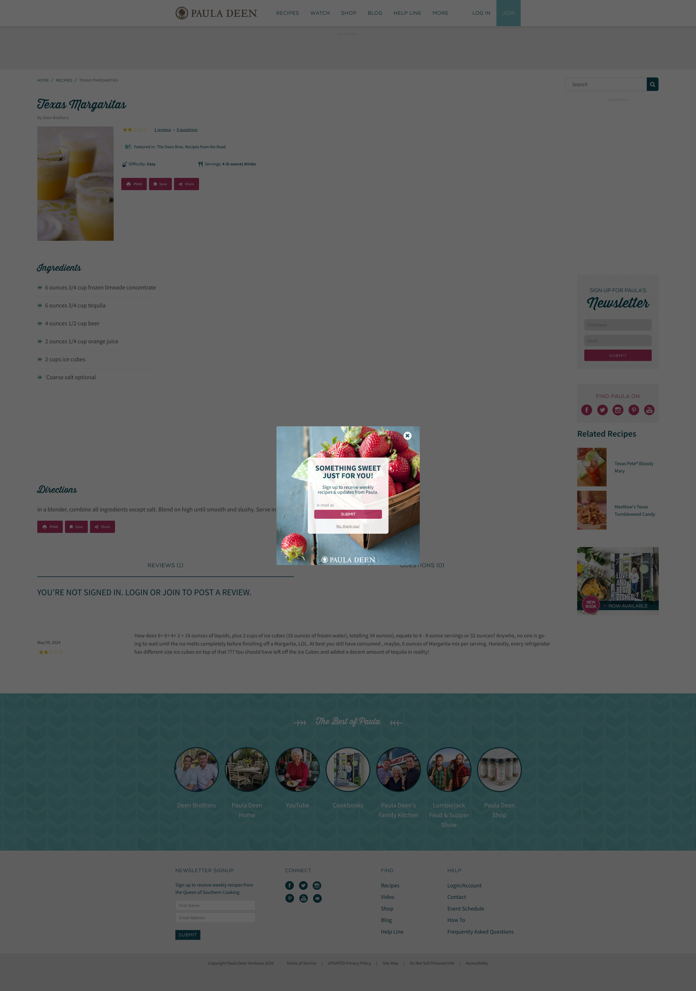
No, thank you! (347, 526)
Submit (348, 514)
